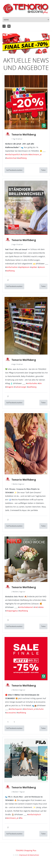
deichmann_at (36, 154)
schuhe (25, 154)
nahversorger (21, 387)
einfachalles (32, 383)
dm (40, 383)
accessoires (11, 712)
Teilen (43, 170)
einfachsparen (16, 709)
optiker (34, 267)
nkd (36, 607)
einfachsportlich (13, 154)
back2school (11, 158)
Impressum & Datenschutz (29, 855)
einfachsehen (12, 267)
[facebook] (4, 26)
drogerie (10, 387)
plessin (42, 267)
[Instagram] (8, 26)
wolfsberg (22, 158)
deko (42, 607)
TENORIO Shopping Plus (26, 850)
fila (21, 818)
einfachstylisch (34, 814)
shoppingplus (12, 611)
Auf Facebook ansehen (14, 170)
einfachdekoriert (26, 607)
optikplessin (24, 267)
